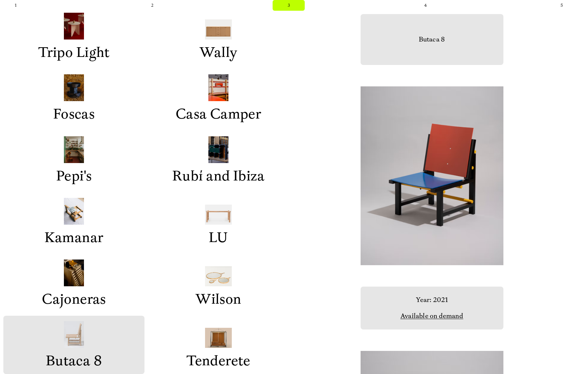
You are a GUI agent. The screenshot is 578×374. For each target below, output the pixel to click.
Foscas (74, 114)
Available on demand (431, 315)
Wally (218, 52)
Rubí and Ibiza (218, 175)
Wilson (218, 299)
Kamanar (74, 237)
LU (218, 237)
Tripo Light (74, 52)
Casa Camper (219, 114)
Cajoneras (74, 299)
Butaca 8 (74, 360)
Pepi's (74, 175)
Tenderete (218, 360)
